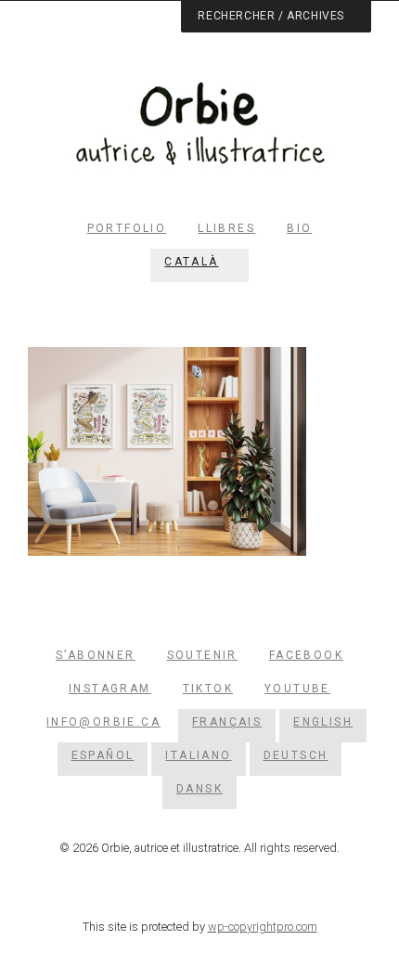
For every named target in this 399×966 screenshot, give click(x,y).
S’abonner (95, 655)
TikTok (208, 688)
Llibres (226, 228)
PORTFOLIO (127, 228)
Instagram (110, 688)
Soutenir (202, 655)
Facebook (306, 655)
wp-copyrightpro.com (262, 927)
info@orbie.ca (103, 721)
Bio (299, 228)
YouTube (297, 688)
